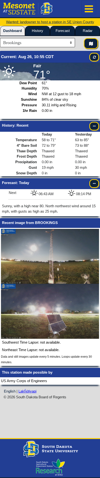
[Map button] (91, 43)
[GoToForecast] (94, 183)
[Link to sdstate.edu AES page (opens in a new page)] (49, 467)
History (37, 31)
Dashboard (12, 31)
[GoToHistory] (94, 126)
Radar (87, 31)
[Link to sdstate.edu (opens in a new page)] (50, 448)
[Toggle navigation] (89, 7)
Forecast (63, 31)
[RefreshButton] (94, 57)
